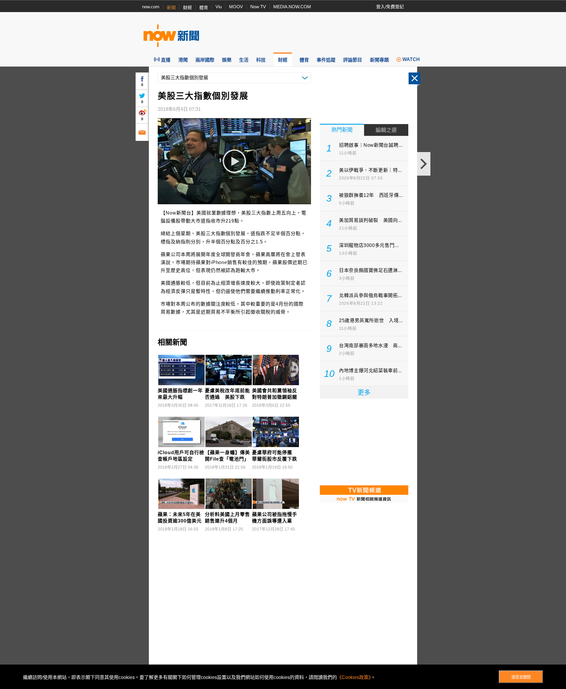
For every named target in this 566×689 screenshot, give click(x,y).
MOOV (236, 6)
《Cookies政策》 (354, 677)
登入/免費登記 (390, 6)
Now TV (258, 6)
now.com (150, 6)
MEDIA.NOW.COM (292, 6)
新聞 (171, 7)
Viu (218, 6)
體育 (203, 7)
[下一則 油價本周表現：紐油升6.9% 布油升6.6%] (423, 164)
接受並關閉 (521, 677)
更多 (364, 392)
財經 (187, 7)
